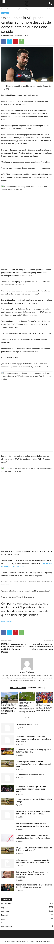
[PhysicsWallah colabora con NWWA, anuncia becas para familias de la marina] (7, 828)
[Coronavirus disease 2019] (7, 728)
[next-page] (28, 718)
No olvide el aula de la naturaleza (30, 774)
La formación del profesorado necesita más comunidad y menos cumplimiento (32, 861)
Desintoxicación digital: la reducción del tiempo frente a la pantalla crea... (33, 812)
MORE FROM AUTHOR (35, 688)
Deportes (10, 9)
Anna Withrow (8, 35)
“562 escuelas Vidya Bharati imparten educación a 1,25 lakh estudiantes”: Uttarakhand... (32, 874)
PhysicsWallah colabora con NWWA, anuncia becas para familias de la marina (33, 824)
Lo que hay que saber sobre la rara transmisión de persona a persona (41, 646)
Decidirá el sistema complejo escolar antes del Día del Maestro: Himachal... (34, 886)
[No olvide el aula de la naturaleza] (7, 778)
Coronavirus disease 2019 (27, 724)
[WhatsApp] (21, 41)
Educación (5, 915)
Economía (5, 911)
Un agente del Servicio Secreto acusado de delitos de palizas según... (34, 849)
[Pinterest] (15, 41)
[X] (9, 41)
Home (3, 9)
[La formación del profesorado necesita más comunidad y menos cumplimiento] (7, 863)
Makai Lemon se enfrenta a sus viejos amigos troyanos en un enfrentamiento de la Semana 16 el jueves (44, 707)
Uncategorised (6, 926)
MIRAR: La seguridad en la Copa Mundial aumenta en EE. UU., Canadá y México (13, 648)
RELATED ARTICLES (18, 688)
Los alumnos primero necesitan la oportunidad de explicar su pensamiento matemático (33, 739)
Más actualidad (6, 904)
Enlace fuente (6, 621)
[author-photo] (27, 664)
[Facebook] (3, 41)
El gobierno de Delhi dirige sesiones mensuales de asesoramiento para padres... (31, 788)
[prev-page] (25, 718)
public (3, 919)
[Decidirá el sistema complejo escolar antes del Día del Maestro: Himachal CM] (7, 887)
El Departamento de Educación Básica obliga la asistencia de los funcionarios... (33, 836)
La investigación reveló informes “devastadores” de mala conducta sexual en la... (33, 764)
